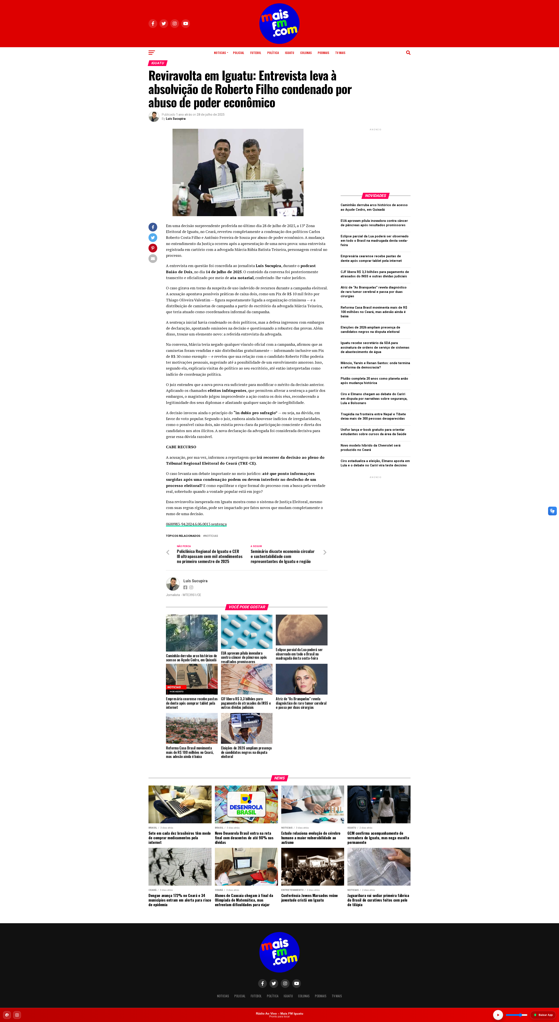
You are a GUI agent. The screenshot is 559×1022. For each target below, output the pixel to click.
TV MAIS (340, 52)
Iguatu (289, 52)
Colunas (306, 52)
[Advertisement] (375, 159)
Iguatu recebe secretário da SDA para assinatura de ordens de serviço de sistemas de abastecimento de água (375, 347)
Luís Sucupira (176, 118)
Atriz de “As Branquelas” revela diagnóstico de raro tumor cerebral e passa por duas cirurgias (374, 292)
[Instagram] (17, 1015)
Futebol (255, 52)
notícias (211, 536)
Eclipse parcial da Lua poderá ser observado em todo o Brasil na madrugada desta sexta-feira (375, 241)
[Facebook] (7, 1015)
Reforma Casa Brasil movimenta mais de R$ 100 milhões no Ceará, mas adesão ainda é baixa (374, 312)
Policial (238, 52)
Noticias (220, 52)
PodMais (323, 52)
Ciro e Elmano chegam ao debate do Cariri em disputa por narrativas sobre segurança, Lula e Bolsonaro (374, 398)
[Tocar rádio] (498, 1015)
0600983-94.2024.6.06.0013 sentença (196, 524)
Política (273, 52)
